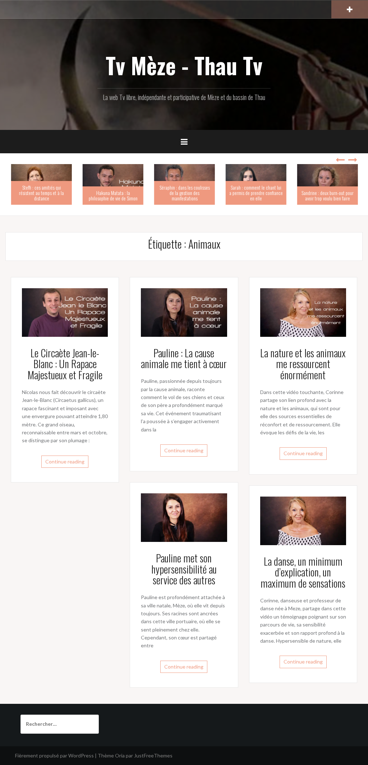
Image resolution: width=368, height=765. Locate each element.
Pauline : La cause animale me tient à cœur (184, 358)
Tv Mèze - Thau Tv (184, 65)
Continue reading (64, 461)
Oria (120, 755)
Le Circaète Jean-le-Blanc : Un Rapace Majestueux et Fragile (65, 363)
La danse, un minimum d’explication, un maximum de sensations (303, 572)
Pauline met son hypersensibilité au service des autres (184, 569)
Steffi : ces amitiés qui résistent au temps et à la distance (41, 193)
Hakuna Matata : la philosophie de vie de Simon (112, 195)
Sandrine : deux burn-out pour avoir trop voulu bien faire (327, 195)
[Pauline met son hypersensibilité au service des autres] (184, 517)
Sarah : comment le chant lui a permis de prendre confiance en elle (255, 193)
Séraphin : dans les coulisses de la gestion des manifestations (184, 193)
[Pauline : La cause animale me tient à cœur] (184, 312)
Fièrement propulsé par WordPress (54, 755)
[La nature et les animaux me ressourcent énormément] (303, 312)
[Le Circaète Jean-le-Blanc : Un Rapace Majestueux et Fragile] (65, 312)
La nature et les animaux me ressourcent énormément (303, 363)
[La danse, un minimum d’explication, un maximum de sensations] (303, 520)
